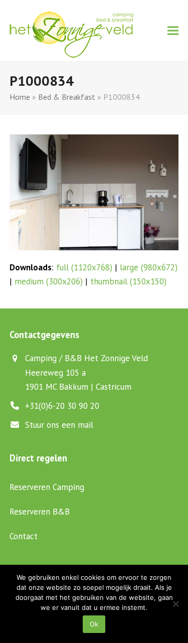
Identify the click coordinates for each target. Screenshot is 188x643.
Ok (94, 624)
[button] (172, 31)
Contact (24, 536)
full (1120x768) (84, 267)
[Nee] (175, 604)
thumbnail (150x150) (128, 281)
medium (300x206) (49, 281)
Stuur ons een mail (59, 424)
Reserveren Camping (47, 487)
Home (20, 97)
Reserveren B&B (40, 511)
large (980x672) (148, 267)
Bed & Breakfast (66, 97)
